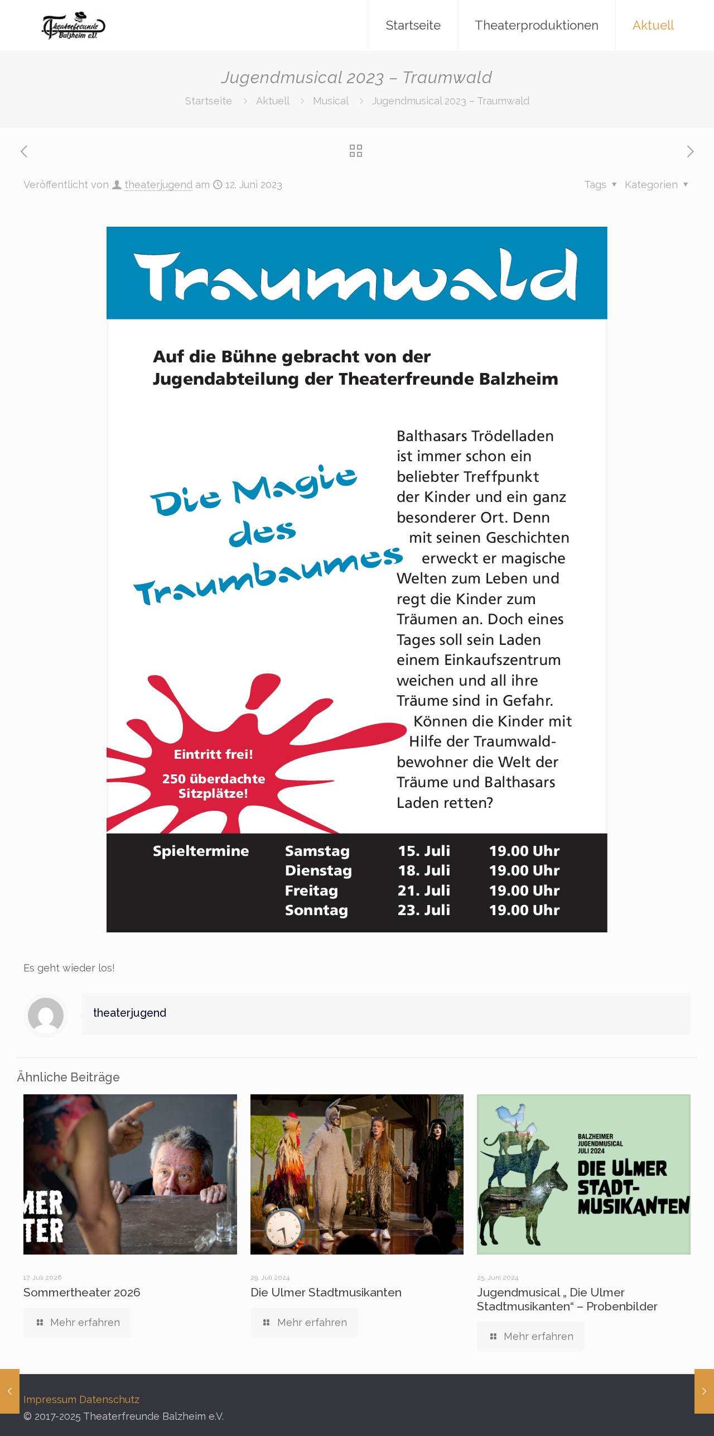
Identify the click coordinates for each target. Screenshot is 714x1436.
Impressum (49, 1399)
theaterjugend (158, 184)
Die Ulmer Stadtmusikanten (326, 1292)
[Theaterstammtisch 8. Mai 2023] (10, 1391)
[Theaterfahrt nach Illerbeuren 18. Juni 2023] (704, 1391)
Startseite (208, 101)
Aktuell (272, 101)
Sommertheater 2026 (82, 1292)
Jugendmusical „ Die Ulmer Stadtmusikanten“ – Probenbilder (567, 1299)
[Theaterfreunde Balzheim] (73, 25)
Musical (330, 101)
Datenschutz (109, 1399)
